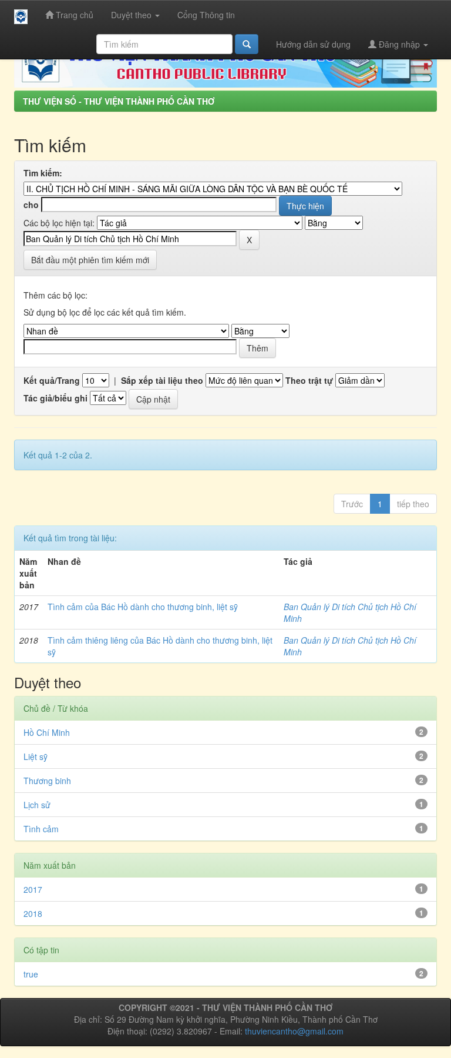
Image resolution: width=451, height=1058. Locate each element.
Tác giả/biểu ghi (55, 398)
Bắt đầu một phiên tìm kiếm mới (90, 260)
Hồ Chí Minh (46, 732)
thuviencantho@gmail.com (294, 1031)
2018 (32, 913)
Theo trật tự (309, 380)
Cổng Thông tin (206, 15)
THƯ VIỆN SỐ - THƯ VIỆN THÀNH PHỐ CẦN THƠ (118, 101)
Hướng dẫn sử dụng (313, 44)
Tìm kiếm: (42, 173)
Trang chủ (73, 15)
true (30, 974)
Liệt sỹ (35, 756)
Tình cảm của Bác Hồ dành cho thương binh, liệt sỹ (143, 606)
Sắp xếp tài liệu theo (162, 380)
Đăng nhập (399, 44)
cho (31, 204)
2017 (32, 889)
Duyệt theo (132, 15)
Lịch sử (37, 805)
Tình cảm (41, 829)
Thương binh (47, 780)
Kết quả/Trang (51, 380)
